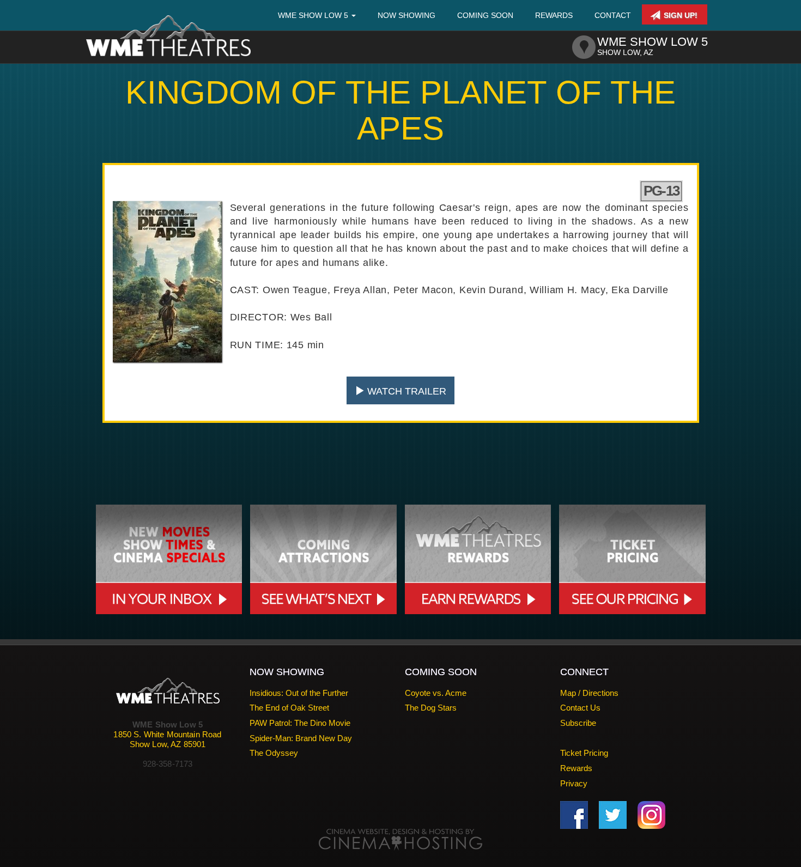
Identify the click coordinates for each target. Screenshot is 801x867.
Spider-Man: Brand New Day (301, 738)
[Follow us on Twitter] (613, 814)
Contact (612, 15)
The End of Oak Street (289, 707)
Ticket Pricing (584, 752)
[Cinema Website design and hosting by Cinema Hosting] (400, 839)
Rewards (554, 15)
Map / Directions (589, 693)
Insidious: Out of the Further (299, 693)
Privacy (573, 783)
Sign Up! (679, 15)
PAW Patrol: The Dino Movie (300, 722)
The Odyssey (274, 752)
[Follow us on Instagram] (651, 814)
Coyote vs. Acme (435, 693)
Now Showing (406, 15)
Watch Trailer (405, 391)
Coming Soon (485, 15)
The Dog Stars (431, 707)
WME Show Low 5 (314, 15)
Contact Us (580, 707)
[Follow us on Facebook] (574, 814)
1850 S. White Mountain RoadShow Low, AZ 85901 (167, 739)
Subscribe (578, 722)
